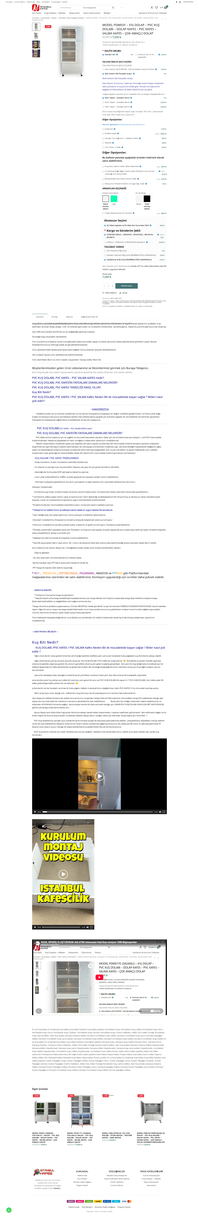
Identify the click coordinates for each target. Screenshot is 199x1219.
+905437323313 (188, 2)
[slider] (98, 811)
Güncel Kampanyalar (151, 1175)
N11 (37, 573)
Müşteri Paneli (82, 1185)
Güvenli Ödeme (19, 2)
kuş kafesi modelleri (115, 306)
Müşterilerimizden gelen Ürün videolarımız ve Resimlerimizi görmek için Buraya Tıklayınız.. (90, 368)
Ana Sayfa (9, 2)
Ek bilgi (55, 317)
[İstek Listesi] (156, 7)
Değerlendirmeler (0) (89, 317)
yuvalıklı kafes (147, 306)
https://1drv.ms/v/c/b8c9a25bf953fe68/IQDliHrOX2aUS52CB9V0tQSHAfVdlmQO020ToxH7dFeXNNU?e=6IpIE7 (81, 324)
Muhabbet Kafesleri (122, 302)
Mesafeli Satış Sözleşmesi (117, 1175)
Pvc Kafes (138, 306)
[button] (99, 776)
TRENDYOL (49, 573)
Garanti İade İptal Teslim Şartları (117, 1179)
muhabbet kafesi (129, 306)
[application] (99, 776)
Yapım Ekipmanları (91, 13)
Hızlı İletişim (46, 2)
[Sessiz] (160, 812)
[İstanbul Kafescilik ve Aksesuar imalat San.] (42, 7)
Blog (38, 2)
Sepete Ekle (126, 286)
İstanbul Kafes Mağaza (82, 1182)
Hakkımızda (31, 2)
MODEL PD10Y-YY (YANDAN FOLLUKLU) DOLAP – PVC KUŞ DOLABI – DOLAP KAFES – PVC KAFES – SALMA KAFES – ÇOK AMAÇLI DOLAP (80, 1137)
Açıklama (40, 317)
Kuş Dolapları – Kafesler (59, 2)
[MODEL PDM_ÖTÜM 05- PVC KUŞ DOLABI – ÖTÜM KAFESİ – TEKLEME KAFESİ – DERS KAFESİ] (117, 1112)
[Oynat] (35, 812)
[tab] (40, 317)
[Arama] (113, 7)
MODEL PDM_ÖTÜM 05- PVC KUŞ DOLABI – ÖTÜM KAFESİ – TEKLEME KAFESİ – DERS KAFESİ (117, 1135)
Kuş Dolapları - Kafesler (49, 18)
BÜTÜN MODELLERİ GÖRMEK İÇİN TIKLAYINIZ (146, 301)
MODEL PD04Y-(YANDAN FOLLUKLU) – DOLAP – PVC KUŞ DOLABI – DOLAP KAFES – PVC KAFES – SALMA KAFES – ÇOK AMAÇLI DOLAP (45, 1137)
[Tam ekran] (164, 812)
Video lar (69, 317)
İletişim (107, 13)
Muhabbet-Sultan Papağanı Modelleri (71, 18)
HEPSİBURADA (68, 573)
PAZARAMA (87, 573)
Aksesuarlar (74, 13)
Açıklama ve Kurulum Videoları (153, 13)
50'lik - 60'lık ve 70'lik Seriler (120, 301)
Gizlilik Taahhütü (116, 1182)
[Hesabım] (152, 7)
